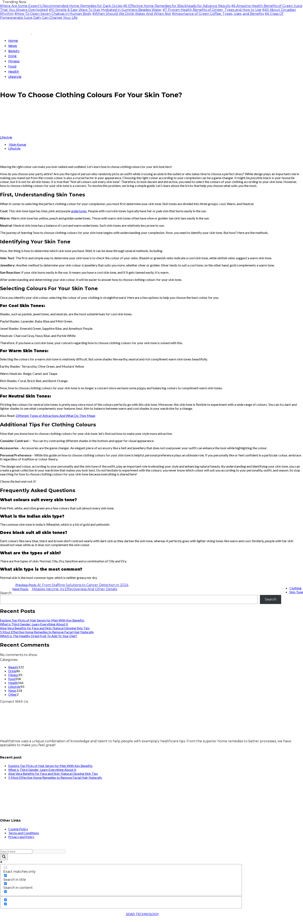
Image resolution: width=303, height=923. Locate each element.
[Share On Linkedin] (11, 159)
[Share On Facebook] (1, 159)
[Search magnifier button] (4, 857)
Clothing (295, 588)
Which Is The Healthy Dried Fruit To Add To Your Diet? (38, 636)
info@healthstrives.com (19, 749)
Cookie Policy (18, 829)
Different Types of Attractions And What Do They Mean (55, 416)
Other (12, 694)
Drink (12, 671)
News (12, 690)
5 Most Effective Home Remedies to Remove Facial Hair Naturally (47, 632)
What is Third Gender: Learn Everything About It (34, 624)
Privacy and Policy (21, 837)
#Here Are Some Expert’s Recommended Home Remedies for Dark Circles (61, 6)
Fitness (13, 675)
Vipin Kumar (17, 144)
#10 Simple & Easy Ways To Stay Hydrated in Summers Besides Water (105, 10)
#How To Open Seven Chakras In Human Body (53, 14)
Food (11, 679)
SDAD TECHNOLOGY (142, 914)
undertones (79, 211)
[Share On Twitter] (4, 159)
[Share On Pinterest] (8, 159)
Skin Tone (296, 592)
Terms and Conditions (23, 833)
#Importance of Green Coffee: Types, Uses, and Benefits (218, 14)
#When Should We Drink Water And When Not (131, 14)
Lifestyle (6, 137)
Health (13, 683)
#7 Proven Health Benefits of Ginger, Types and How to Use (212, 10)
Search (6, 593)
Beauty (13, 667)
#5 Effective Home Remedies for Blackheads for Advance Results (176, 6)
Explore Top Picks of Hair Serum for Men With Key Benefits (42, 620)
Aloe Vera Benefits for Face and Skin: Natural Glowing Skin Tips (45, 628)
